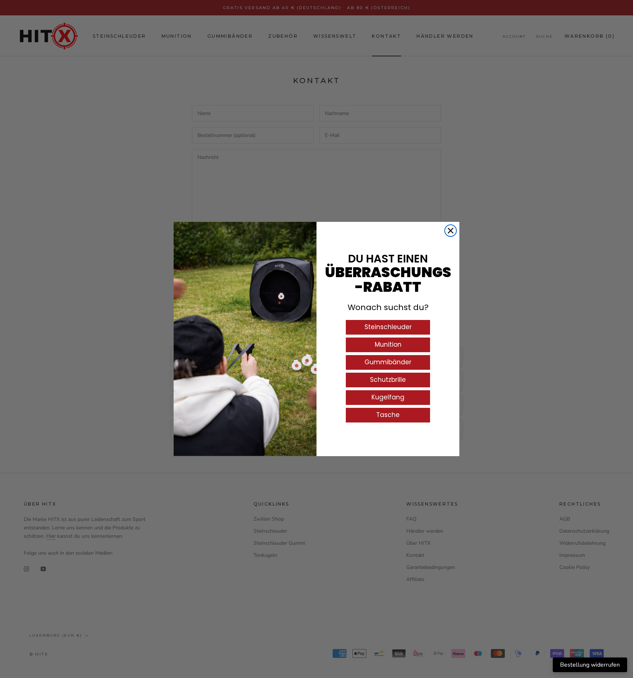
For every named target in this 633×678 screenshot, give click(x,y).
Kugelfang (387, 397)
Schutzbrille (388, 379)
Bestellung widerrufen (590, 665)
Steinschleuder (388, 327)
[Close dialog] (450, 230)
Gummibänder (387, 362)
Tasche (388, 414)
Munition (388, 344)
